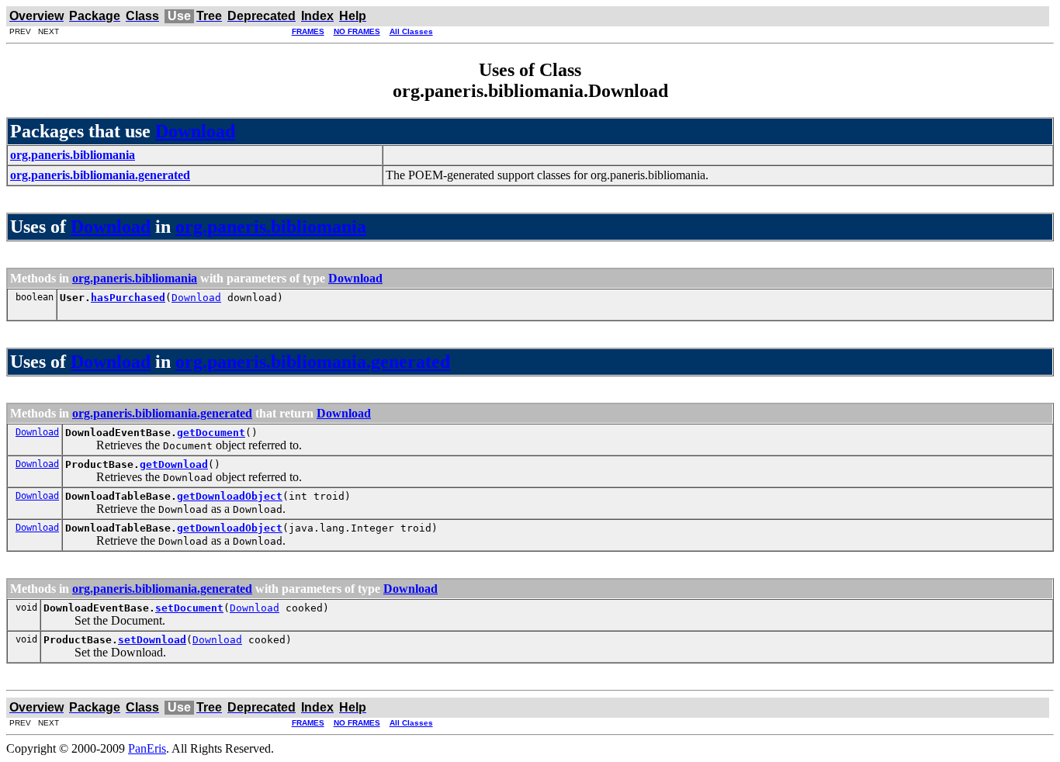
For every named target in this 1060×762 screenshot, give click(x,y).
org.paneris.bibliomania (270, 226)
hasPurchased (128, 297)
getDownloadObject (229, 496)
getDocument (211, 432)
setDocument (189, 608)
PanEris (147, 748)
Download (195, 131)
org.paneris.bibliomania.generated (312, 362)
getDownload (174, 464)
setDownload (152, 640)
